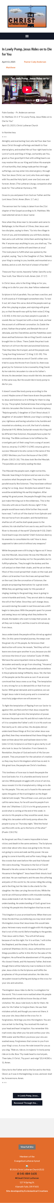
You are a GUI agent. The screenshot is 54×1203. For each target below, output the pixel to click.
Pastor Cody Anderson (35, 62)
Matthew (10, 67)
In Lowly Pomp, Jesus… (28, 1095)
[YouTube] (29, 1128)
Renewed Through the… (26, 1103)
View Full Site (27, 1147)
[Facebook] (24, 1128)
